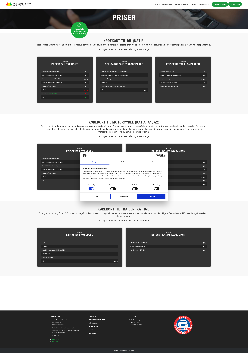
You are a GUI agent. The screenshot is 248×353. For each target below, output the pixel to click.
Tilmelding (92, 333)
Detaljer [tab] (124, 162)
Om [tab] (153, 162)
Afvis (96, 196)
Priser (91, 330)
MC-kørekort (93, 323)
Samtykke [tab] (95, 162)
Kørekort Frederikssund (97, 319)
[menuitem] (155, 4)
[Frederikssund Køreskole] (18, 4)
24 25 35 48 (55, 339)
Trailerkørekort (94, 326)
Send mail (55, 341)
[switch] (113, 188)
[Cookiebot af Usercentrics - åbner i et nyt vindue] (157, 155)
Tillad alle (152, 196)
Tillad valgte (124, 196)
